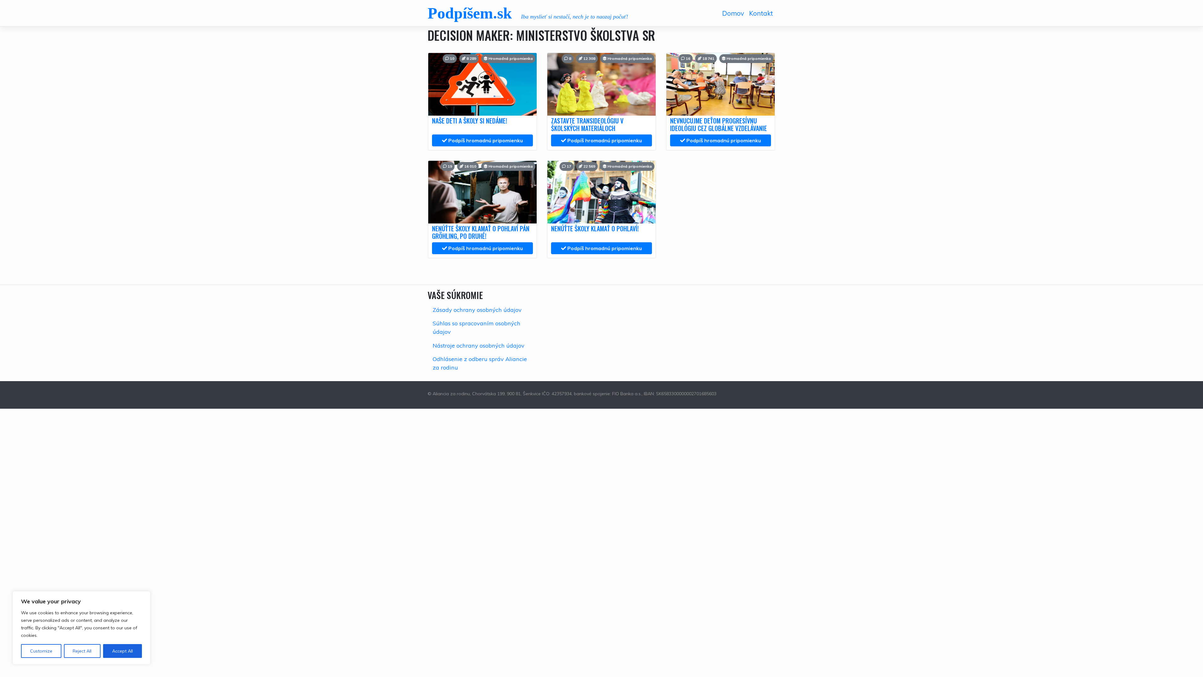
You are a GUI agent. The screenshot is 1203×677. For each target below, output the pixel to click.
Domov (733, 13)
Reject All (82, 651)
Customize (41, 651)
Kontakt (761, 13)
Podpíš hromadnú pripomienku (485, 140)
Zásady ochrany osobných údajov (477, 309)
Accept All (122, 651)
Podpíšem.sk (470, 13)
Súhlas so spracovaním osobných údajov (476, 327)
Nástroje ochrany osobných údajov (478, 345)
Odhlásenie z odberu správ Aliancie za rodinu (480, 363)
